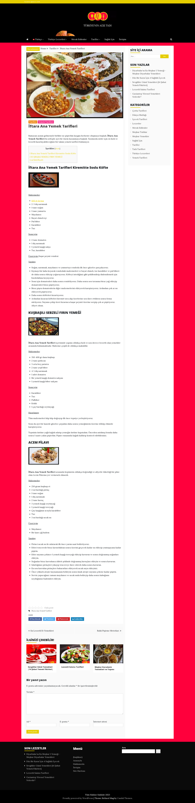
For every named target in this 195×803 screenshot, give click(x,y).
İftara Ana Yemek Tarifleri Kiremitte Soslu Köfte (53, 153)
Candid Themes (124, 798)
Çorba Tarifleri (139, 110)
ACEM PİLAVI (36, 160)
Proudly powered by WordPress (78, 798)
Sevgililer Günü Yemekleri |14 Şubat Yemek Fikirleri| (40, 668)
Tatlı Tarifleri (138, 149)
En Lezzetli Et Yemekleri (42, 630)
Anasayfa (77, 760)
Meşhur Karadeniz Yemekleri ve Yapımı (104, 668)
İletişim (122, 39)
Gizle (57, 148)
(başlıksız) (77, 757)
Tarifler (95, 39)
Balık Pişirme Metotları (108, 630)
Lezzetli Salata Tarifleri (72, 667)
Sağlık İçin (109, 39)
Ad (28, 721)
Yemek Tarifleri (45, 122)
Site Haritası (79, 771)
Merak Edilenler (79, 39)
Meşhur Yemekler (140, 136)
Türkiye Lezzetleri (56, 39)
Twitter (50, 619)
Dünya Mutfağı (139, 115)
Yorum (30, 692)
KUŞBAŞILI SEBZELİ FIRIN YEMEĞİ (46, 157)
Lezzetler (136, 123)
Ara (124, 747)
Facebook (35, 619)
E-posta (64, 721)
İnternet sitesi (100, 721)
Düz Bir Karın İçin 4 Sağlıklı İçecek (148, 78)
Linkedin (78, 619)
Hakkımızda (78, 764)
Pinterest (63, 619)
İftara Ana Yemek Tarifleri (41, 611)
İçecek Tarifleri (139, 119)
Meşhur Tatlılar (139, 132)
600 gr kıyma (37, 200)
